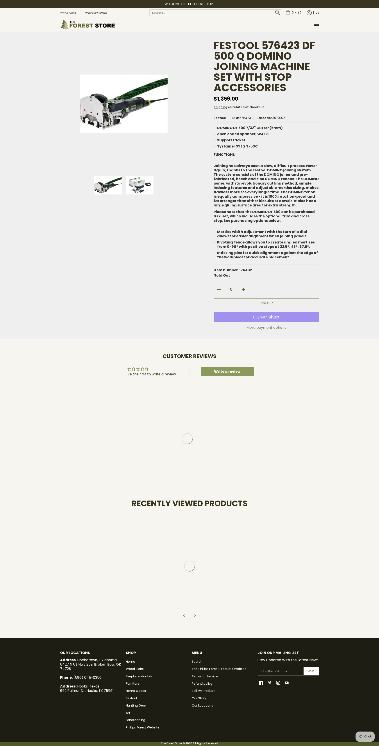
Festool (220, 118)
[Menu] (316, 24)
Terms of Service (205, 676)
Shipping (220, 107)
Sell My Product (203, 691)
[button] (261, 683)
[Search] (277, 12)
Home (130, 661)
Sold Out (266, 303)
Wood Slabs (135, 669)
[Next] (184, 104)
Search (197, 661)
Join (311, 671)
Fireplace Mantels (139, 676)
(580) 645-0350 (87, 677)
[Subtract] (219, 289)
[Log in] (309, 12)
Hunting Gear (136, 705)
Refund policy (202, 683)
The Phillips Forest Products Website (219, 669)
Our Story (199, 698)
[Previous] (63, 104)
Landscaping (135, 720)
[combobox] (212, 12)
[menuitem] (215, 12)
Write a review (227, 371)
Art (128, 712)
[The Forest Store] (87, 24)
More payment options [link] (266, 327)
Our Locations (202, 705)
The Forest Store (171, 743)
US (317, 12)
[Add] (243, 289)
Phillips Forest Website (142, 727)
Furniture (132, 683)
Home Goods (136, 691)
